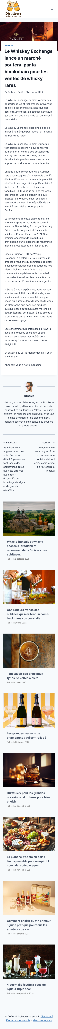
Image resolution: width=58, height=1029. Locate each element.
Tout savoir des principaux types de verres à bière (25, 676)
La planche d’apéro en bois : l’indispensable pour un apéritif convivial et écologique (28, 861)
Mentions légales (42, 1020)
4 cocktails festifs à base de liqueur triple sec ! (26, 987)
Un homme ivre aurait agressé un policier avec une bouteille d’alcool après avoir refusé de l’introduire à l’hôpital (44, 457)
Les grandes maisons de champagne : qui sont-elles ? (26, 735)
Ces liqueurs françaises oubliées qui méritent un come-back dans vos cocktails (28, 614)
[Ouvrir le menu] (52, 9)
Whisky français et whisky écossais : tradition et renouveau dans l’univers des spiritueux (27, 548)
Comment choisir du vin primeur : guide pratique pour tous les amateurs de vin (29, 925)
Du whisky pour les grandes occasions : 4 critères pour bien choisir (28, 797)
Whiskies (9, 46)
